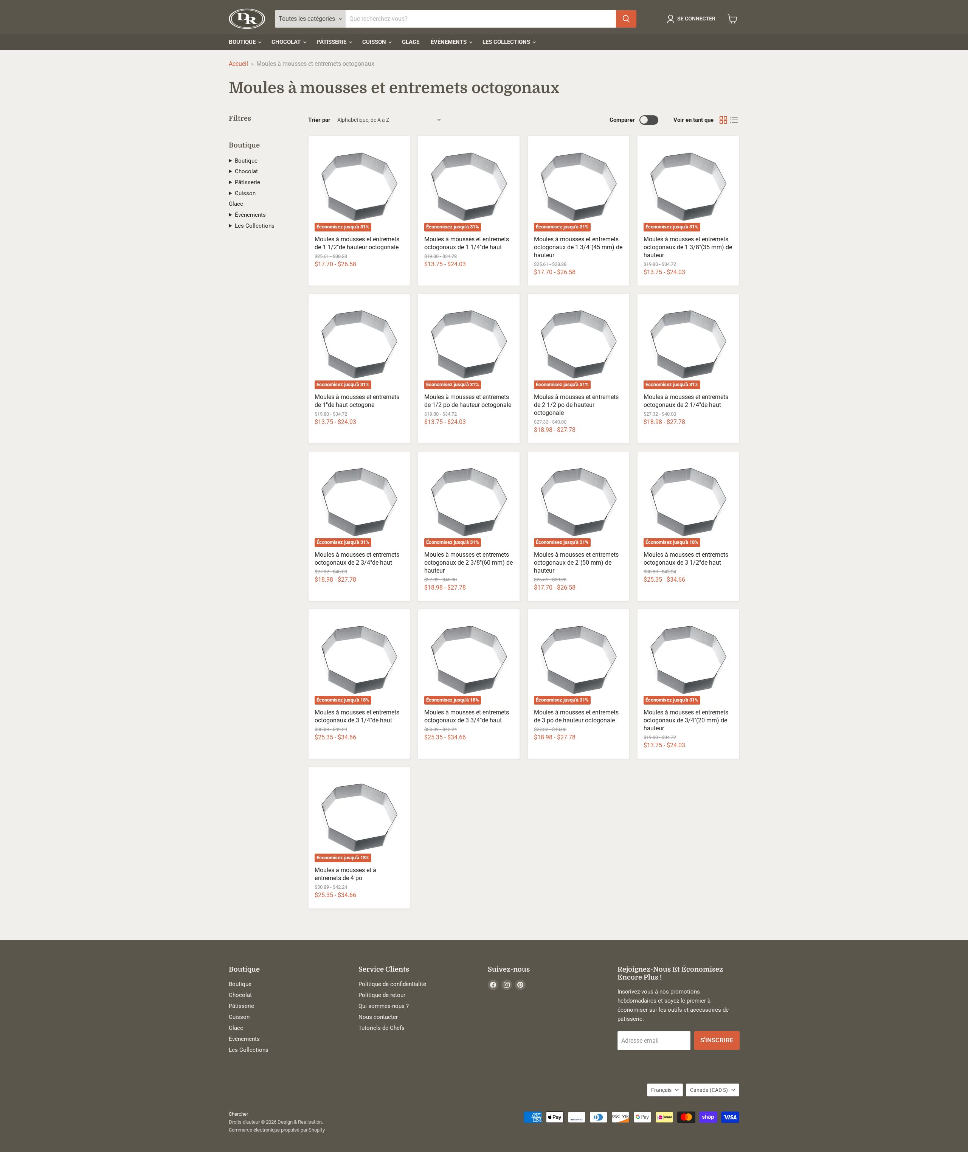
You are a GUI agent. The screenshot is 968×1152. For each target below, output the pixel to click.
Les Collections (507, 42)
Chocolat (286, 42)
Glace (410, 42)
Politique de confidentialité (392, 984)
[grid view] (723, 120)
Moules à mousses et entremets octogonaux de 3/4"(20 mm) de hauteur (686, 720)
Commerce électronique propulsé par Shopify (277, 1130)
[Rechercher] (626, 19)
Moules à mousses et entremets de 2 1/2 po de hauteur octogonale (576, 404)
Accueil (238, 64)
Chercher (238, 1114)
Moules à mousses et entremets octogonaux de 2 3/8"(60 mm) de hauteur (468, 562)
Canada (709, 1090)
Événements (449, 42)
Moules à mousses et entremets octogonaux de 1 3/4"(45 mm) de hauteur (578, 247)
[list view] (734, 120)
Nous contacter (378, 1017)
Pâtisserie (332, 42)
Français (661, 1090)
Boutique (243, 42)
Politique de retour (381, 995)
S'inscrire (717, 1040)
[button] (692, 18)
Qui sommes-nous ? (383, 1006)
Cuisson (375, 42)
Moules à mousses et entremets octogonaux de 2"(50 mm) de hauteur (576, 562)
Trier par (319, 120)
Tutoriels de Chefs (381, 1028)
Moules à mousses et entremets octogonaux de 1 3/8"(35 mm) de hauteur (688, 247)
